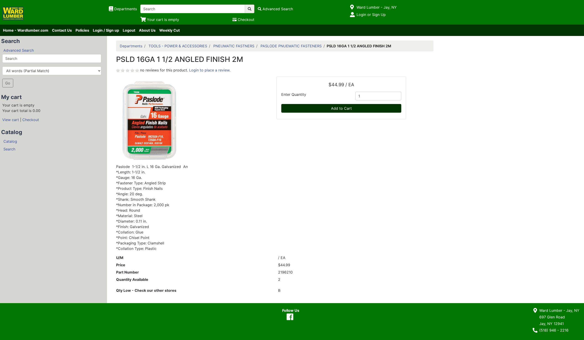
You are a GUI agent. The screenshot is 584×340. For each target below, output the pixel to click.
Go (7, 83)
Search (9, 149)
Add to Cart (341, 108)
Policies (82, 30)
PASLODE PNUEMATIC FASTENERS (291, 46)
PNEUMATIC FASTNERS (233, 46)
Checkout (30, 119)
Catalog (10, 141)
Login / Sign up (106, 30)
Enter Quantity (293, 94)
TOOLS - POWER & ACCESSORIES (178, 46)
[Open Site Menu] (352, 7)
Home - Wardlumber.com (25, 30)
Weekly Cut (169, 30)
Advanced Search (18, 50)
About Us (147, 30)
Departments (131, 46)
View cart (10, 119)
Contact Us (62, 30)
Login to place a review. (209, 70)
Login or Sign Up (371, 14)
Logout (129, 30)
